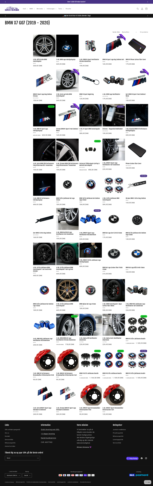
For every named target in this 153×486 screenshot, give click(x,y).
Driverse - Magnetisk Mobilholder (113, 129)
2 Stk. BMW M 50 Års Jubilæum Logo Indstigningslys (90, 261)
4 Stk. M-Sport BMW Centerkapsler (89, 129)
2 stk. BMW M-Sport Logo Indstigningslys (40, 130)
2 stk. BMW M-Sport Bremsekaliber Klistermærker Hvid (89, 409)
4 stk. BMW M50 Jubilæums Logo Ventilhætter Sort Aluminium (135, 305)
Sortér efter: (116, 32)
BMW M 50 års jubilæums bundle (135, 373)
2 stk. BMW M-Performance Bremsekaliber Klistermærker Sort (66, 374)
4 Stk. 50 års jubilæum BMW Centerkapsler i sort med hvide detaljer (42, 269)
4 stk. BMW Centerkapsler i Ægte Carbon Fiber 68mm (112, 305)
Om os (7, 433)
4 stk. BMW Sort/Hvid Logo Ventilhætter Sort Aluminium (64, 233)
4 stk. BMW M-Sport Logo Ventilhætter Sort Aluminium (111, 164)
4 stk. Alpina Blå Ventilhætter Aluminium (88, 339)
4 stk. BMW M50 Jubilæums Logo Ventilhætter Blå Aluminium (43, 339)
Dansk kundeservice (48, 438)
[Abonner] (38, 458)
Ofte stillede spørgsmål (12, 429)
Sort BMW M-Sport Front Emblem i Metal (136, 95)
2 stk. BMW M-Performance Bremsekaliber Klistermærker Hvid (43, 374)
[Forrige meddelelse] (5, 2)
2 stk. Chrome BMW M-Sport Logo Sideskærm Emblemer (66, 409)
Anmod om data (10, 446)
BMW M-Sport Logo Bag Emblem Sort (113, 59)
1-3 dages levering (48, 434)
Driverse (11, 482)
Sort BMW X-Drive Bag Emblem (42, 233)
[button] (25, 9)
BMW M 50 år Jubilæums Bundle (88, 373)
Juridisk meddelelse (119, 429)
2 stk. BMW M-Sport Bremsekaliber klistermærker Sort (113, 409)
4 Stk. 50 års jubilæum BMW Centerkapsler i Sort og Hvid (64, 268)
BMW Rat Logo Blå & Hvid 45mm (135, 267)
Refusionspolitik (10, 443)
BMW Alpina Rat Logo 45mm (87, 304)
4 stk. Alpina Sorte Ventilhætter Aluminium (112, 339)
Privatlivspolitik (118, 433)
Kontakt (7, 436)
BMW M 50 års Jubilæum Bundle (112, 373)
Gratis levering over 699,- (50, 429)
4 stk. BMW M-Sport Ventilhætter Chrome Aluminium (89, 60)
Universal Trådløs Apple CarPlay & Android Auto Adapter (89, 164)
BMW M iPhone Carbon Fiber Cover (136, 59)
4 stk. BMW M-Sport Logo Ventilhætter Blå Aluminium (87, 234)
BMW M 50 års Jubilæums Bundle (135, 339)
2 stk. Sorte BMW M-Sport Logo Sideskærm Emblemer (42, 409)
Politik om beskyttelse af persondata (36, 482)
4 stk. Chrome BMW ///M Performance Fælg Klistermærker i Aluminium (67, 164)
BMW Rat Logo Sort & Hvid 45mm (112, 233)
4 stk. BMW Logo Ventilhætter (111, 94)
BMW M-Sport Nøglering (86, 94)
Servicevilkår (9, 439)
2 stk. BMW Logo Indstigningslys (65, 59)
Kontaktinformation (85, 482)
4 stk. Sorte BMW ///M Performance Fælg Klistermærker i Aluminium (43, 164)
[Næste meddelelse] (148, 2)
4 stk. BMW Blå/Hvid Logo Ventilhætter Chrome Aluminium (66, 339)
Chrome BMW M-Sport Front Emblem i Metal (67, 130)
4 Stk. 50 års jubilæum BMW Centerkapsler (111, 199)
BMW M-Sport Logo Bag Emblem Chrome (42, 95)
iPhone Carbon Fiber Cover (133, 163)
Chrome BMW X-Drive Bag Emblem (136, 198)
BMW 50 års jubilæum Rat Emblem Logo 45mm (89, 199)
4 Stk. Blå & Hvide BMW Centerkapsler (40, 60)
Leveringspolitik (118, 439)
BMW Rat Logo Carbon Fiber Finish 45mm (113, 268)
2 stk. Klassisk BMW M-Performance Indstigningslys (136, 130)
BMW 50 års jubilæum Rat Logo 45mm (65, 199)
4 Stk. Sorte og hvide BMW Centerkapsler (64, 95)
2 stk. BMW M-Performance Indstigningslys (41, 199)
